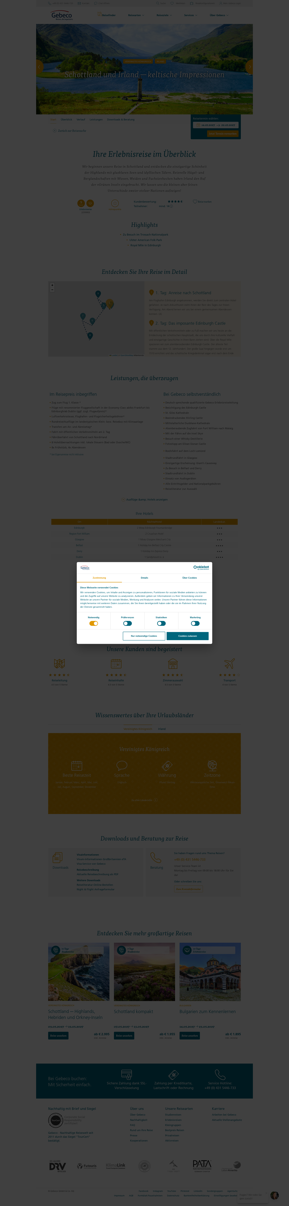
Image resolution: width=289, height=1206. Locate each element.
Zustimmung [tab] (99, 577)
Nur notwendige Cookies (144, 636)
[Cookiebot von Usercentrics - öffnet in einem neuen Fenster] (196, 568)
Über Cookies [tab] (189, 577)
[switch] (127, 623)
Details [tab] (144, 577)
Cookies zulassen (187, 636)
